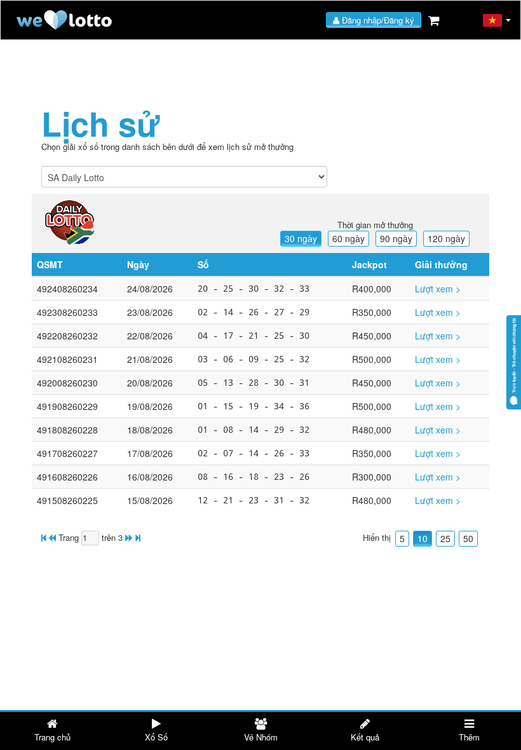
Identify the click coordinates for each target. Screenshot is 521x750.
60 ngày (348, 238)
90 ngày (396, 238)
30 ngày (301, 238)
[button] (497, 20)
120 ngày (446, 238)
